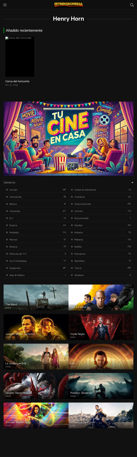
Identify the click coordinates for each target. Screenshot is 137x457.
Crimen (78, 211)
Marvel (13, 239)
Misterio (78, 239)
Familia (78, 225)
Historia (78, 232)
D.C (11, 218)
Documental (81, 218)
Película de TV (17, 254)
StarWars (79, 261)
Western (79, 275)
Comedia (14, 211)
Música (13, 246)
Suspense (15, 268)
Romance (80, 254)
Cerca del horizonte (17, 81)
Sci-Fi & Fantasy (18, 261)
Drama (13, 225)
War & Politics (16, 275)
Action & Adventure (85, 189)
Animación (15, 197)
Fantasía (14, 232)
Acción (13, 189)
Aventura (79, 197)
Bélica (13, 204)
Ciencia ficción (82, 204)
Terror (78, 268)
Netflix (78, 246)
